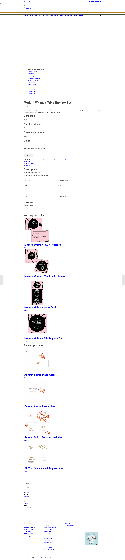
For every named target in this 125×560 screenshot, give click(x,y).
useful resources (48, 547)
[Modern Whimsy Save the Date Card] (1, 280)
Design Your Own (32, 71)
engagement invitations (29, 527)
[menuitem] (26, 15)
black (40, 160)
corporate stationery (29, 537)
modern (54, 160)
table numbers (48, 160)
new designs (27, 507)
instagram (26, 492)
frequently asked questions (51, 544)
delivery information (49, 540)
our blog (46, 546)
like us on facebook (69, 527)
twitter (25, 485)
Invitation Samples (32, 77)
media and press (48, 529)
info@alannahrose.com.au (95, 1)
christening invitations (29, 535)
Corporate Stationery (33, 93)
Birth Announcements (33, 86)
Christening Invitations (33, 88)
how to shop (47, 533)
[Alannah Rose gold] (28, 8)
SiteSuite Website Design (46, 557)
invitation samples (28, 526)
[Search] (100, 15)
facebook (26, 489)
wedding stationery (28, 529)
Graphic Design (32, 73)
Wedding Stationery (33, 80)
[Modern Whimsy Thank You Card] (123, 280)
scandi (58, 160)
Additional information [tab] (29, 163)
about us (46, 524)
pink (43, 160)
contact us (67, 523)
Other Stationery (32, 75)
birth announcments (29, 533)
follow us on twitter (69, 525)
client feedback (48, 531)
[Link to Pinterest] (32, 1)
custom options (48, 542)
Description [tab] (27, 161)
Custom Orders (32, 91)
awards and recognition (50, 527)
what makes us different (50, 526)
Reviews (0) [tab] (27, 165)
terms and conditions (49, 549)
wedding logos (27, 531)
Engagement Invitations (34, 78)
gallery (25, 503)
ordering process (48, 535)
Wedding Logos (32, 84)
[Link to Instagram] (29, 1)
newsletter (26, 500)
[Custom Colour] (28, 61)
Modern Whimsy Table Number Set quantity (34, 148)
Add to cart (28, 155)
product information (49, 538)
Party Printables (32, 89)
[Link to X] (24, 1)
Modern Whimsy (65, 160)
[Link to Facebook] (27, 1)
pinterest (26, 496)
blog (25, 511)
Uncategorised (31, 82)
